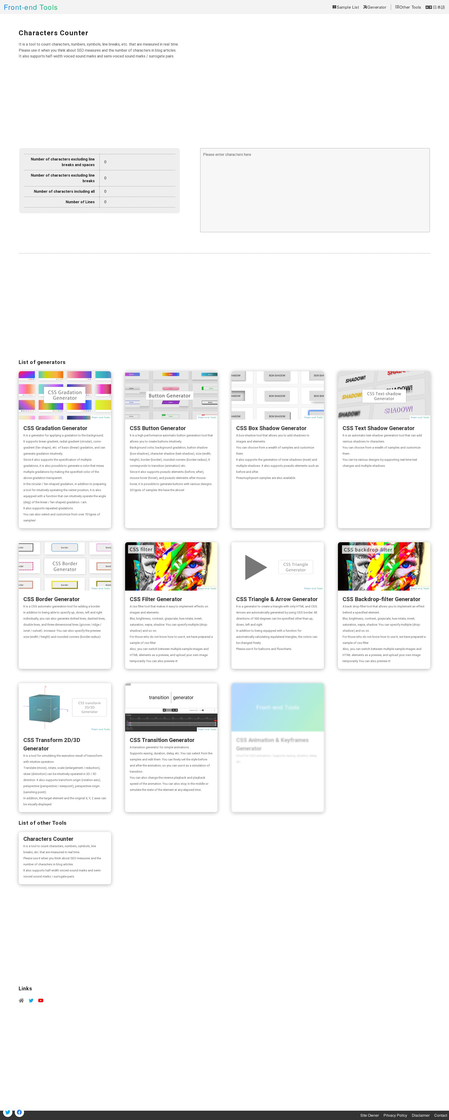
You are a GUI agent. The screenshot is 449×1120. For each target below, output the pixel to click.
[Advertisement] (224, 103)
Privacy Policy (395, 1115)
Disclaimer (421, 1115)
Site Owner (369, 1115)
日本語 (439, 7)
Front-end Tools (31, 7)
